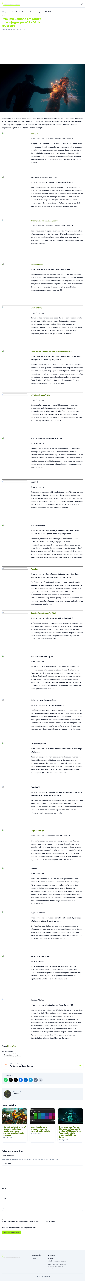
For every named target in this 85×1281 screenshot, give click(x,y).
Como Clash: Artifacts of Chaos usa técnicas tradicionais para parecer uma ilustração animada (14, 1131)
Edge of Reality (37, 831)
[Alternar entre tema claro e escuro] (81, 4)
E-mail (4, 1198)
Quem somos (53, 1264)
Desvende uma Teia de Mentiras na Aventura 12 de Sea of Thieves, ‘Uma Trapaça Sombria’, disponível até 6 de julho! (70, 1132)
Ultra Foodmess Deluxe (40, 395)
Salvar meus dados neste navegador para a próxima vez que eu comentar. (28, 1221)
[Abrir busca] (77, 4)
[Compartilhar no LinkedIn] (26, 1080)
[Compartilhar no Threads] (11, 1080)
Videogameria (6, 12)
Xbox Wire (11, 1046)
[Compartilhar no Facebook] (21, 1080)
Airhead (34, 134)
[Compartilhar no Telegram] (31, 1080)
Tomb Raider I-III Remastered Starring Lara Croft (51, 351)
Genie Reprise (36, 264)
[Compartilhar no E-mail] (36, 1080)
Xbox (13, 12)
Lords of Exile (36, 308)
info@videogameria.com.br (57, 1261)
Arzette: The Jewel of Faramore (44, 221)
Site (3, 1208)
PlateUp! (34, 569)
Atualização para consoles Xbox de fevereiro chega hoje (40, 1129)
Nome (4, 1188)
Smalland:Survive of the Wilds (43, 613)
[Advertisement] (42, 45)
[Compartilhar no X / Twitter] (16, 1080)
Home (34, 1259)
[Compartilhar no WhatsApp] (6, 1080)
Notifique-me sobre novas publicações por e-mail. (20, 1227)
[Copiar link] (41, 1080)
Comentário (7, 1163)
